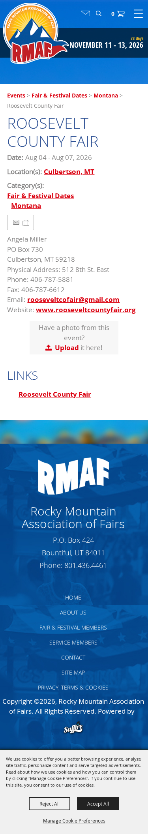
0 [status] (112, 13)
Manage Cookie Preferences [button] (74, 820)
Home (73, 597)
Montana (106, 95)
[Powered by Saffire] (73, 728)
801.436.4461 (85, 565)
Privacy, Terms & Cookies (73, 687)
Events (16, 95)
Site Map (73, 672)
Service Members (73, 642)
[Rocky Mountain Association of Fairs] (36, 33)
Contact (73, 657)
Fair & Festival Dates (59, 95)
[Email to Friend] (16, 222)
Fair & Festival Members (73, 627)
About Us (73, 612)
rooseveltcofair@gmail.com (73, 299)
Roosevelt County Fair (55, 394)
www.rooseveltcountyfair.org (86, 309)
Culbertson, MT (69, 171)
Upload (67, 347)
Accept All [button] (98, 803)
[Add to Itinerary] (26, 222)
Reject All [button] (49, 803)
